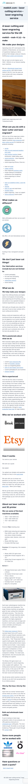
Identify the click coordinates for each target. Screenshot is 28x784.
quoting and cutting (7, 695)
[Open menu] (25, 3)
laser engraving (17, 140)
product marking (9, 371)
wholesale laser (7, 724)
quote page (19, 474)
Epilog (11, 631)
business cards (18, 170)
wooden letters (9, 190)
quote (9, 699)
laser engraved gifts (15, 361)
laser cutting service (8, 142)
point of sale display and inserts (14, 367)
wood (11, 166)
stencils (7, 186)
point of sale (8, 188)
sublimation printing (10, 280)
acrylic (6, 148)
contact (7, 730)
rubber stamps (9, 168)
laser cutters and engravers (15, 56)
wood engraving (9, 158)
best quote (5, 486)
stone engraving (9, 194)
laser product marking (11, 154)
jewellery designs (15, 363)
